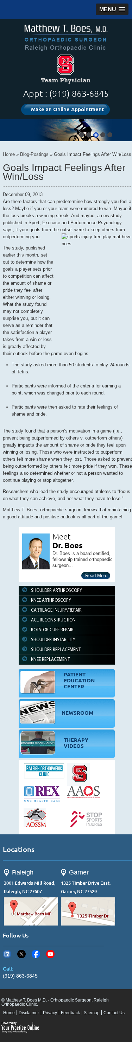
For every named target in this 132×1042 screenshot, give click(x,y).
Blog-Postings (34, 154)
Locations (18, 849)
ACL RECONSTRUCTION (53, 620)
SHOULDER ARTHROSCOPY (56, 590)
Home (9, 154)
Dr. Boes (67, 545)
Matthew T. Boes (20, 509)
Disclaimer (29, 1012)
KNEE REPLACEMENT (50, 659)
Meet (61, 536)
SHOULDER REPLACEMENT (56, 650)
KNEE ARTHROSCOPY (51, 600)
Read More (96, 575)
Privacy (50, 1012)
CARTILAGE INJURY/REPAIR (56, 610)
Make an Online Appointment (67, 109)
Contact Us (114, 1012)
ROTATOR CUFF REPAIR (52, 630)
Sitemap (92, 1012)
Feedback (70, 1012)
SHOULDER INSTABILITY (53, 640)
